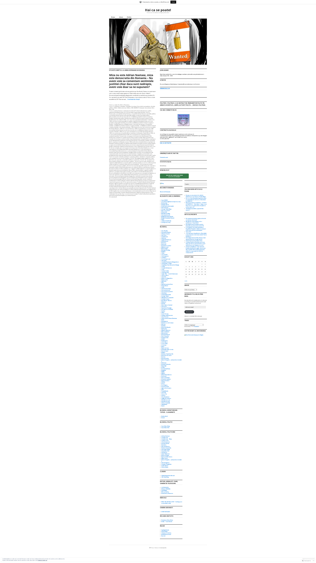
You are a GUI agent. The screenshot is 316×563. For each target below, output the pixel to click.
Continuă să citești (133, 99)
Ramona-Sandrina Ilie (167, 354)
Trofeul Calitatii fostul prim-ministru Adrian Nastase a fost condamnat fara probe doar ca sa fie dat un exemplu (131, 193)
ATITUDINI (164, 531)
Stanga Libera (165, 204)
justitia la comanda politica (131, 157)
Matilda (163, 325)
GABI (162, 287)
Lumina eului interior (167, 315)
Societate (164, 376)
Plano (162, 346)
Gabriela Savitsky (166, 288)
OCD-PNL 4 (164, 342)
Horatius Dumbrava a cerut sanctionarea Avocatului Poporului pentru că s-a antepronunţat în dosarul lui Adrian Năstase (130, 150)
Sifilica (163, 373)
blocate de (176, 176)
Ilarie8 (163, 303)
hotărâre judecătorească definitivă (118, 152)
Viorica (163, 395)
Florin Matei (164, 285)
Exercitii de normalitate (144, 106)
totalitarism (112, 180)
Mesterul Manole (166, 327)
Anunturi (117, 106)
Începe (173, 2)
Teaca (163, 383)
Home (113, 17)
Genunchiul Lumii (166, 294)
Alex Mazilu (164, 231)
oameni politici (139, 170)
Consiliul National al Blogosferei (170, 262)
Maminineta (164, 321)
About (121, 17)
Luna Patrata (164, 317)
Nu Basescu (164, 340)
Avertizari (134, 106)
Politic (129, 17)
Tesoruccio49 (165, 386)
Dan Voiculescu (165, 446)
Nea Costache (165, 336)
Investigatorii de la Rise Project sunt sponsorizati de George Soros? (196, 238)
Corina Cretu (164, 440)
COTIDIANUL (165, 487)
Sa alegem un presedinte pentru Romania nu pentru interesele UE (195, 225)
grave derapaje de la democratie (129, 148)
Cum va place (165, 275)
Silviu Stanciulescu (166, 374)
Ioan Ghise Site (165, 427)
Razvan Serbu (165, 358)
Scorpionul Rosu (165, 369)
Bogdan (163, 251)
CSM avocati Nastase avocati (142, 128)
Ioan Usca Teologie (166, 308)
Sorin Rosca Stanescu (167, 493)
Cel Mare (163, 257)
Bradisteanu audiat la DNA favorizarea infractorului (139, 118)
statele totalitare (147, 179)
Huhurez (163, 302)
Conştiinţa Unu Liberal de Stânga (170, 265)
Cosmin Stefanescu (166, 268)
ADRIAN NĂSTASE (166, 221)
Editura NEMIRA (165, 489)
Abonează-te (189, 312)
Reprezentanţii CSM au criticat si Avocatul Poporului (127, 179)
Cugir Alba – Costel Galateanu (169, 274)
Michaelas (164, 328)
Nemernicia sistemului (167, 206)
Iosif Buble (164, 490)
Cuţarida (163, 277)
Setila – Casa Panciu (166, 521)
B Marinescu (164, 241)
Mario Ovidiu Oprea (166, 457)
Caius (162, 253)
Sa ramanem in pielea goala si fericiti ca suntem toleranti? (196, 219)
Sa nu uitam (148, 108)
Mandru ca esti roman (167, 323)
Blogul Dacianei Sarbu (167, 216)
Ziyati (162, 406)
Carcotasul (164, 254)
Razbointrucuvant (166, 534)
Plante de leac (165, 348)
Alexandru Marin (166, 232)
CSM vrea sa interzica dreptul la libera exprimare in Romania (126, 133)
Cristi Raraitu (165, 272)
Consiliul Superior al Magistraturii (123, 124)
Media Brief (164, 416)
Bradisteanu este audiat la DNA (117, 119)
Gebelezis (164, 293)
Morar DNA (132, 170)
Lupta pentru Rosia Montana (169, 318)
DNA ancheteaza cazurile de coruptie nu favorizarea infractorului (130, 136)
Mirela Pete (164, 333)
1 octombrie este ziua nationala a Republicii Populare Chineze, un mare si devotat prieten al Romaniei (196, 229)
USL (113, 109)
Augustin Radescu (166, 239)
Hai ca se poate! (158, 10)
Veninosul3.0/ (165, 88)
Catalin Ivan (164, 437)
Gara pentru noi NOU (167, 291)
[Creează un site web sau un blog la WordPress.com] (150, 547)
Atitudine (122, 106)
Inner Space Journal (166, 305)
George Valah (165, 296)
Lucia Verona (165, 314)
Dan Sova (163, 445)
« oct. (185, 281)
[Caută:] (195, 184)
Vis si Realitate (165, 397)
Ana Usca (163, 235)
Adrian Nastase (165, 436)
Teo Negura (164, 385)
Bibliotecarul (164, 247)
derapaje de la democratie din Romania (138, 136)
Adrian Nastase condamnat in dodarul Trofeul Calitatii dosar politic (132, 111)
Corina (163, 266)
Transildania (164, 391)
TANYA (163, 382)
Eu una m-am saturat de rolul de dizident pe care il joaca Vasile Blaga (196, 196)
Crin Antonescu (165, 442)
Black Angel (164, 248)
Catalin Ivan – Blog (166, 439)
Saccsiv (163, 536)
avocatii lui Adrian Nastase (123, 114)
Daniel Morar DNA (148, 133)
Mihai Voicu (164, 458)
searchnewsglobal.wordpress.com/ (171, 201)
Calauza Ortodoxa (166, 533)
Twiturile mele (164, 157)
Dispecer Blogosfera (166, 278)
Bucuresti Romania (165, 192)
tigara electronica (166, 388)
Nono (162, 219)
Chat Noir (164, 260)
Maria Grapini (165, 455)
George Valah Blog (166, 209)
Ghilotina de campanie (167, 297)
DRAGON (163, 281)
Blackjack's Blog (165, 213)
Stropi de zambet (166, 379)
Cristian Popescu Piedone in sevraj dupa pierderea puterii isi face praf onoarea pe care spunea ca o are (195, 244)
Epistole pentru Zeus (167, 284)
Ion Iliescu (164, 452)
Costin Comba (165, 271)
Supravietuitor (165, 380)
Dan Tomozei (164, 207)
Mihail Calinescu (165, 330)
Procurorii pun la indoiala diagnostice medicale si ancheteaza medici (134, 176)
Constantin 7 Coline (166, 263)
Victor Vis (164, 394)
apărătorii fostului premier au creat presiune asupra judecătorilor (127, 112)
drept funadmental (135, 139)
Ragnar (163, 352)
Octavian (163, 345)
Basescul (163, 244)
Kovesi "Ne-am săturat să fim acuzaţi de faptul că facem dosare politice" (131, 160)
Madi (162, 320)
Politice (129, 108)
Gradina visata (165, 299)
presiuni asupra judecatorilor (123, 171)
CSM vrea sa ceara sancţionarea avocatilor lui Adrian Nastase (136, 131)
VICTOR (163, 392)
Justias (163, 311)
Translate (196, 326)
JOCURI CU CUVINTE (167, 309)
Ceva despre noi (165, 259)
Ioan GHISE (164, 200)
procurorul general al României (117, 177)
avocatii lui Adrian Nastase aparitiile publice (143, 114)
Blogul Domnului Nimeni (167, 218)
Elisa (162, 282)
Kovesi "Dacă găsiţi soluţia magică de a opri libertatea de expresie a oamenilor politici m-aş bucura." (131, 159)
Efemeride (164, 212)
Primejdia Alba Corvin (167, 349)
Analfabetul (164, 236)
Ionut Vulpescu (165, 454)
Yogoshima (164, 404)
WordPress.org (165, 401)
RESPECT (136, 108)
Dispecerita (164, 280)
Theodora (126, 105)
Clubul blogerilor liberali (168, 475)
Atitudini (128, 106)
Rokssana (163, 363)
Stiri (110, 109)
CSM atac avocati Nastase (127, 128)
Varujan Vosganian (166, 464)
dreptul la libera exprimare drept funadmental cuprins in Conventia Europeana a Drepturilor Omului (132, 139)
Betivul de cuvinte (166, 245)
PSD (132, 108)
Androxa (163, 238)
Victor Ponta (164, 467)
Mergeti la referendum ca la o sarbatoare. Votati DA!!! (194, 222)
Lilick (162, 312)
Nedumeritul (164, 337)
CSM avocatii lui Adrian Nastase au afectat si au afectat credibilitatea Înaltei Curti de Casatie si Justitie (131, 130)
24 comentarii (113, 197)
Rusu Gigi (163, 366)
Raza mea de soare (166, 355)
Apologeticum (165, 530)
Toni (162, 389)
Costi (162, 269)
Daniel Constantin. (166, 448)
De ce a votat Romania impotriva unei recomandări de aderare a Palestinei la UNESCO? (196, 200)
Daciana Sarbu (165, 443)
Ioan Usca (164, 306)
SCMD (163, 367)
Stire (153, 108)
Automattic (163, 547)
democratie (123, 136)
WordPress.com (165, 400)
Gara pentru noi (165, 215)
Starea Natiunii (165, 377)
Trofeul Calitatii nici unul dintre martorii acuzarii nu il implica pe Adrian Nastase (132, 194)
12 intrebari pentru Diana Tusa (194, 240)
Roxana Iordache (166, 364)
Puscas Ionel (164, 351)
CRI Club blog (165, 477)
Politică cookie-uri (42, 560)
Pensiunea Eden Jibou (167, 520)
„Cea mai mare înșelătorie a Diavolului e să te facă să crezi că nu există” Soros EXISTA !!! (196, 235)
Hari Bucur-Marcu (166, 300)
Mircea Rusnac (165, 331)
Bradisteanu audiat (119, 118)
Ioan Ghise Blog (165, 426)
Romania (141, 108)
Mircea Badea (165, 492)
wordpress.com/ (166, 222)
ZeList (163, 417)
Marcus (163, 324)
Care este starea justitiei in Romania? (137, 119)
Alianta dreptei (165, 234)
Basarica (163, 242)
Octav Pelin (164, 343)
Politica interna (122, 108)
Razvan (163, 357)
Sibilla (163, 371)
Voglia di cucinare (166, 398)
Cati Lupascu (165, 256)
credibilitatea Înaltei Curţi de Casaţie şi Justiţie (126, 125)
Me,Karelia (164, 203)
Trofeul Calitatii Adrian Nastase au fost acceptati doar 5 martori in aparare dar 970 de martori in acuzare (132, 181)
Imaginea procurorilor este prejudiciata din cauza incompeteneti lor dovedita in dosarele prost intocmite (130, 154)
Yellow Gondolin (165, 403)
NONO (163, 339)
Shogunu (163, 370)
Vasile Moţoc (164, 465)
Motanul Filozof (165, 334)
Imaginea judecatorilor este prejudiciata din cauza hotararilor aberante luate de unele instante (131, 153)
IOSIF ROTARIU (165, 511)
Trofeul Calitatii (120, 180)
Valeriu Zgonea (165, 462)
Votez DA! (188, 232)
